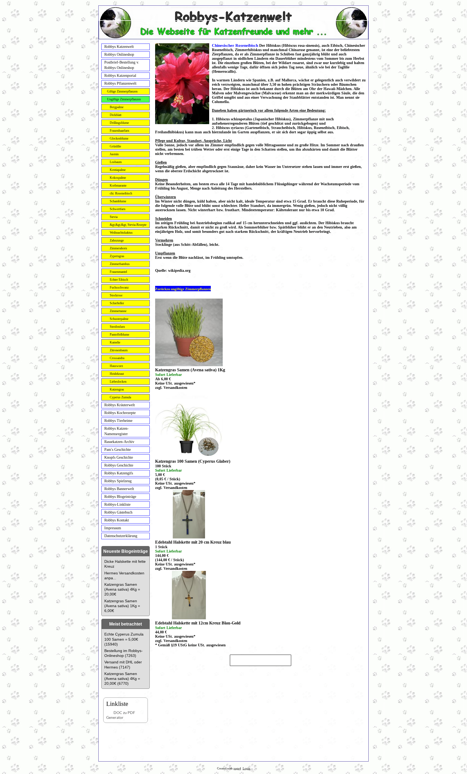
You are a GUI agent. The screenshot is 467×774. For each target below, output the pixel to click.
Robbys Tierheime (118, 421)
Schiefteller (117, 303)
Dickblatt (115, 115)
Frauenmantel (118, 272)
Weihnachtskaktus (121, 232)
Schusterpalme (119, 319)
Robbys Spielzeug (118, 481)
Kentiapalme (118, 170)
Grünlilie (115, 146)
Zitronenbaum (119, 350)
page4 (237, 768)
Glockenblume (119, 138)
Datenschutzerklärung (120, 536)
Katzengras (117, 389)
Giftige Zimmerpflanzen (122, 91)
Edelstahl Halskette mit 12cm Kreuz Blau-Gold (198, 623)
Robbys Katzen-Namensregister (116, 431)
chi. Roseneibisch (121, 193)
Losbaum (116, 162)
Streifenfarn (117, 327)
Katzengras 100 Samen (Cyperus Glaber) (192, 461)
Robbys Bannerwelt (119, 489)
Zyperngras (117, 256)
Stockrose (116, 295)
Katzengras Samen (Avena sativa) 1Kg (190, 369)
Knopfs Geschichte (118, 457)
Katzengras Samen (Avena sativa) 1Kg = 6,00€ (122, 606)
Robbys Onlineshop (119, 54)
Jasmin (114, 154)
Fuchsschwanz (119, 287)
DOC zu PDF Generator (120, 715)
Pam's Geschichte (117, 450)
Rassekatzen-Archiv (119, 442)
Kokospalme (118, 178)
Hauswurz (116, 366)
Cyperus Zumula (120, 397)
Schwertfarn (117, 209)
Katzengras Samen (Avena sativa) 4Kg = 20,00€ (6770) (122, 679)
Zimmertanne (118, 311)
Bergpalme (117, 107)
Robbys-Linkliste (117, 504)
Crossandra (117, 358)
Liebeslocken (118, 381)
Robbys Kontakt (116, 520)
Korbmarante (118, 185)
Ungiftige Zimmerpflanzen (124, 99)
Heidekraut (117, 374)
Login (246, 768)
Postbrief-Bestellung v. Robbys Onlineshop (121, 65)
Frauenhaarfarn (119, 131)
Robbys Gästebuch (118, 512)
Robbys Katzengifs (118, 473)
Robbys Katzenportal (120, 76)
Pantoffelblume (119, 334)
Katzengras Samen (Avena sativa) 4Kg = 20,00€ (122, 589)
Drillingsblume (119, 123)
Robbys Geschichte (118, 465)
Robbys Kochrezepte (120, 413)
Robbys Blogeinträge (120, 497)
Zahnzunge (117, 240)
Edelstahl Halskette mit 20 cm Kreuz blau (193, 542)
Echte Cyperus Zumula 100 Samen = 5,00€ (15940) (124, 639)
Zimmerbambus (120, 264)
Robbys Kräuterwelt (119, 405)
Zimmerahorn (118, 248)
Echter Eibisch (119, 280)
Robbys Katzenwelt (119, 47)
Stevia (114, 217)
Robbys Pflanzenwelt (120, 83)
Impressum (112, 528)
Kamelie (115, 342)
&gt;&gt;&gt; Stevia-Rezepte (128, 225)
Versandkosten (175, 388)
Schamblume (118, 201)
